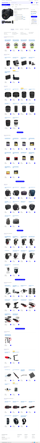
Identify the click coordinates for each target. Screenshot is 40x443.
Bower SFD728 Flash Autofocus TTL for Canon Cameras (15, 237)
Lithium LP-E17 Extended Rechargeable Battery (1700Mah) (23, 58)
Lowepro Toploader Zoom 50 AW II (32, 187)
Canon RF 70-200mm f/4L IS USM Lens (16, 117)
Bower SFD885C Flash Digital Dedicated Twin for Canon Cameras (24, 237)
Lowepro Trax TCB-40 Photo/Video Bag (23, 187)
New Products (12, 4)
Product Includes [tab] (27, 29)
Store (5, 6)
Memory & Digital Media (31, 32)
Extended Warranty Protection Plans (7, 32)
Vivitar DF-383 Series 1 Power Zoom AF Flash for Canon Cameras (32, 251)
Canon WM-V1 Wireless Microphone (31, 285)
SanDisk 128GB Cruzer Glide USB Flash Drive (32, 401)
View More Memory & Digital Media (20, 181)
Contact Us (20, 4)
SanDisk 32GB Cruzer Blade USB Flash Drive (16, 401)
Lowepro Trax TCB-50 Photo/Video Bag (23, 201)
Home (2, 6)
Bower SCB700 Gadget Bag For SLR (16, 215)
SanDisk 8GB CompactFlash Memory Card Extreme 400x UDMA (16, 153)
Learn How (35, 21)
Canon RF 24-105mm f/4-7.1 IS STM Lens (24, 89)
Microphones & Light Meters (23, 33)
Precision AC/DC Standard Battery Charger (15, 57)
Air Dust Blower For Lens (7, 369)
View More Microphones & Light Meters (20, 328)
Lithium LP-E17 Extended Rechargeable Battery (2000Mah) (7, 72)
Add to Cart (34, 16)
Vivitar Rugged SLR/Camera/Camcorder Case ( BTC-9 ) (8, 202)
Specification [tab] (21, 29)
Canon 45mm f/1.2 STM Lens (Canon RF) (32, 89)
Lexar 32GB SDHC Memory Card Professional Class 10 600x (16, 139)
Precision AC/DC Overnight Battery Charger (32, 57)
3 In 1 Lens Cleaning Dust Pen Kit (16, 370)
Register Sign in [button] (36, 0)
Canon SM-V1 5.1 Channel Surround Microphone (7, 299)
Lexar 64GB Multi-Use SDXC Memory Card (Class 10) (24, 152)
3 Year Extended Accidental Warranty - (19, 17)
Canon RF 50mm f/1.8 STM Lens (7, 89)
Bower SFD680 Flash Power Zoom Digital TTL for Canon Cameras (8, 237)
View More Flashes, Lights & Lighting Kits (20, 279)
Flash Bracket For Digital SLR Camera (16, 352)
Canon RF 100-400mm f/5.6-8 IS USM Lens (16, 103)
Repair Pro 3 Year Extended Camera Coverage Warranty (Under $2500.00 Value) (8, 40)
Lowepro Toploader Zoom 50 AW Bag (8, 187)
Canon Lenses (21, 32)
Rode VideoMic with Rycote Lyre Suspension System (24, 299)
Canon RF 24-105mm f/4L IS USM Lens (32, 103)
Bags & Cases (5, 33)
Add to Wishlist (34, 18)
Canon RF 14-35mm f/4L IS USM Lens (7, 117)
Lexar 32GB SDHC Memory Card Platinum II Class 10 (7, 138)
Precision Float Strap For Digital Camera (7, 352)
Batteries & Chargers (14, 32)
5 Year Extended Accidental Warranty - (19, 19)
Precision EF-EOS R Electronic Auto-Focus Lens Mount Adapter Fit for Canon (24, 416)
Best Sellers (16, 4)
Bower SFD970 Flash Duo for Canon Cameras (8, 265)
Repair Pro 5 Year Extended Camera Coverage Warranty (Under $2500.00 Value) (24, 40)
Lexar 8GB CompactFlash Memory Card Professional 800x (32, 139)
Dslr (12, 6)
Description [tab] (16, 29)
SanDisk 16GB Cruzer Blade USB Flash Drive (8, 401)
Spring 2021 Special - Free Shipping (34, 4)
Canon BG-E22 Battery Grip (16, 71)
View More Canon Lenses (20, 132)
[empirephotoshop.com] (5, 2)
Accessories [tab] (12, 29)
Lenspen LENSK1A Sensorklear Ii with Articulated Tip (23, 370)
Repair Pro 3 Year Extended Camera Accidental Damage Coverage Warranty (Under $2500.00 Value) (16, 41)
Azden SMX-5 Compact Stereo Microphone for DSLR (8, 285)
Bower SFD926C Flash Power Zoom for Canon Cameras (32, 236)
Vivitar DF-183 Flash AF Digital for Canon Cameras (16, 250)
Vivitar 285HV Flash (7, 250)
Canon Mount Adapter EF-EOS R (8, 415)
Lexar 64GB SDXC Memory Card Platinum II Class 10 (23, 138)
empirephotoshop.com (4, 442)
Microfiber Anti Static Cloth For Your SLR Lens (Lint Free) (32, 370)
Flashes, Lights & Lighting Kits (15, 33)
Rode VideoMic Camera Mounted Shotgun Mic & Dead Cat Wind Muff (15, 314)
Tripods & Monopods (31, 33)
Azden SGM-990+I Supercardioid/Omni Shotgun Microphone (16, 286)
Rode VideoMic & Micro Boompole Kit (31, 299)
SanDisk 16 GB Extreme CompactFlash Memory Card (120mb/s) (8, 167)
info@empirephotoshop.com (9, 0)
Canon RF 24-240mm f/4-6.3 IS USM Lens (24, 103)
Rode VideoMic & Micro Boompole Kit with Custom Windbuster (8, 314)
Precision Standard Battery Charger (8, 57)
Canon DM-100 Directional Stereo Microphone (15, 299)
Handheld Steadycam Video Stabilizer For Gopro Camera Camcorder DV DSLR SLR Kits (8, 335)
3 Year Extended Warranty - (18, 16)
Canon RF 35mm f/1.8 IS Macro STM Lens (7, 103)
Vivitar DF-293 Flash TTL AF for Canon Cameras (24, 250)
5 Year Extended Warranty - (18, 18)
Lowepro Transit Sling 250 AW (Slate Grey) (7, 215)
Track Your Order (31, 0)
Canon (16, 6)
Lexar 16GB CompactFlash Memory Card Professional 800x (16, 167)
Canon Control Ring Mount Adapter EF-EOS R (16, 415)
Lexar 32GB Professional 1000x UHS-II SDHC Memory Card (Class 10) (32, 153)
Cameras (9, 6)
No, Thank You (16, 20)
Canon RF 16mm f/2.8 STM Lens (15, 89)
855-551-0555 (3, 0)
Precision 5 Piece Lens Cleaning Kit (7, 384)
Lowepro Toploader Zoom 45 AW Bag (16, 201)
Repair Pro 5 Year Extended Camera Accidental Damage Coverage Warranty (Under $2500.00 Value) (32, 41)
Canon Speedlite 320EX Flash (16, 264)
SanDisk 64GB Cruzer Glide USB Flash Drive (23, 401)
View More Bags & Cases (20, 230)
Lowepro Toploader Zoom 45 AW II (16, 187)
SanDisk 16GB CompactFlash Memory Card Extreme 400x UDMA (8, 153)
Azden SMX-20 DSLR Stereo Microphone (24, 285)
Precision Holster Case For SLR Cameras (31, 201)
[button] (12, 8)
